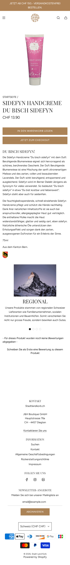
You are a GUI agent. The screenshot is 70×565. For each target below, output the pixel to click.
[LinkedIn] (43, 479)
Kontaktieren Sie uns (35, 430)
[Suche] (58, 18)
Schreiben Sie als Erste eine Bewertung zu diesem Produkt (35, 351)
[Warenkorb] (65, 18)
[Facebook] (27, 479)
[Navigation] (3, 18)
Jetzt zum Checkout (35, 140)
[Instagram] (35, 479)
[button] (30, 329)
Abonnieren (35, 511)
